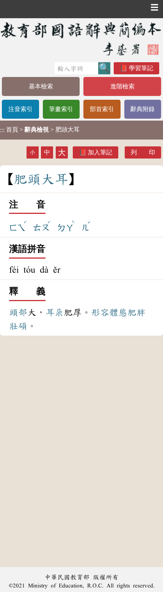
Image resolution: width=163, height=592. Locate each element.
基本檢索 (41, 86)
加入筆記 (100, 152)
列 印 (143, 152)
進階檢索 (122, 86)
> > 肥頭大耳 (40, 129)
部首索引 (102, 109)
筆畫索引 (61, 109)
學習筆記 (141, 68)
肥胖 (136, 312)
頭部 (18, 312)
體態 (118, 312)
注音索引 (20, 109)
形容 (100, 312)
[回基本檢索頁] (81, 38)
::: (2, 130)
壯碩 (18, 326)
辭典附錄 (142, 109)
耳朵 (54, 312)
